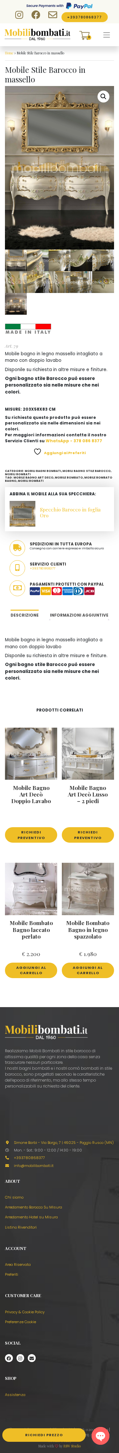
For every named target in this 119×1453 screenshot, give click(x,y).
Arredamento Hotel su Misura (31, 1217)
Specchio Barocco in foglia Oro (70, 512)
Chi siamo (14, 1197)
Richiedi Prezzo (44, 1435)
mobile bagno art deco (34, 477)
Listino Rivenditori (21, 1227)
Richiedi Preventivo (31, 834)
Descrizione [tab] (25, 615)
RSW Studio (72, 1446)
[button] (103, 96)
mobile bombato (69, 477)
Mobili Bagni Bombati (43, 471)
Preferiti (11, 1274)
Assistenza (15, 1394)
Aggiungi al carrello (31, 970)
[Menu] (107, 35)
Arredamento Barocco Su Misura (33, 1207)
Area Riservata (18, 1264)
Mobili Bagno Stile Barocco (86, 471)
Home (9, 53)
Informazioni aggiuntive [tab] (79, 615)
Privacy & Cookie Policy (25, 1312)
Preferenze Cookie (20, 1321)
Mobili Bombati (18, 474)
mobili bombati (31, 481)
